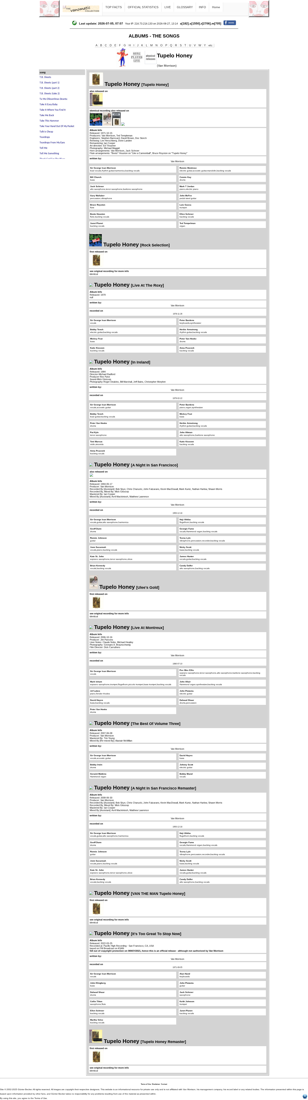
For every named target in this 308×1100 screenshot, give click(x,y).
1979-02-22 (177, 398)
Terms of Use (146, 1084)
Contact (164, 1084)
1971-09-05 (177, 967)
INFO (202, 7)
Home (216, 7)
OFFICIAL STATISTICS (143, 7)
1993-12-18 (177, 513)
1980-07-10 (177, 664)
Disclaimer (156, 1084)
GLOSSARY (185, 7)
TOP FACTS (113, 7)
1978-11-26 (177, 314)
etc (210, 45)
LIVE (167, 7)
